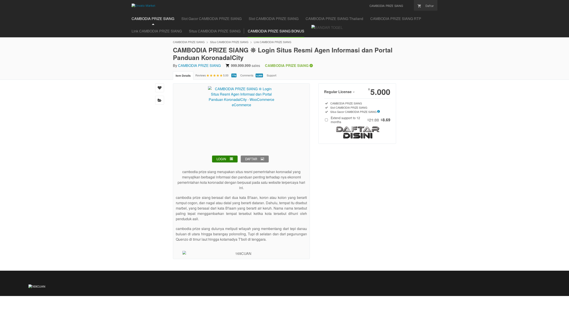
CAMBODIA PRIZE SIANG (188, 42)
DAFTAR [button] (251, 159)
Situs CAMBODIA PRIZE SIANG (214, 31)
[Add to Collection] (159, 100)
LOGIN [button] (221, 159)
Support (271, 75)
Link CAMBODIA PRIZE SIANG (157, 31)
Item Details (183, 76)
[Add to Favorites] (159, 87)
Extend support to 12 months (360, 120)
